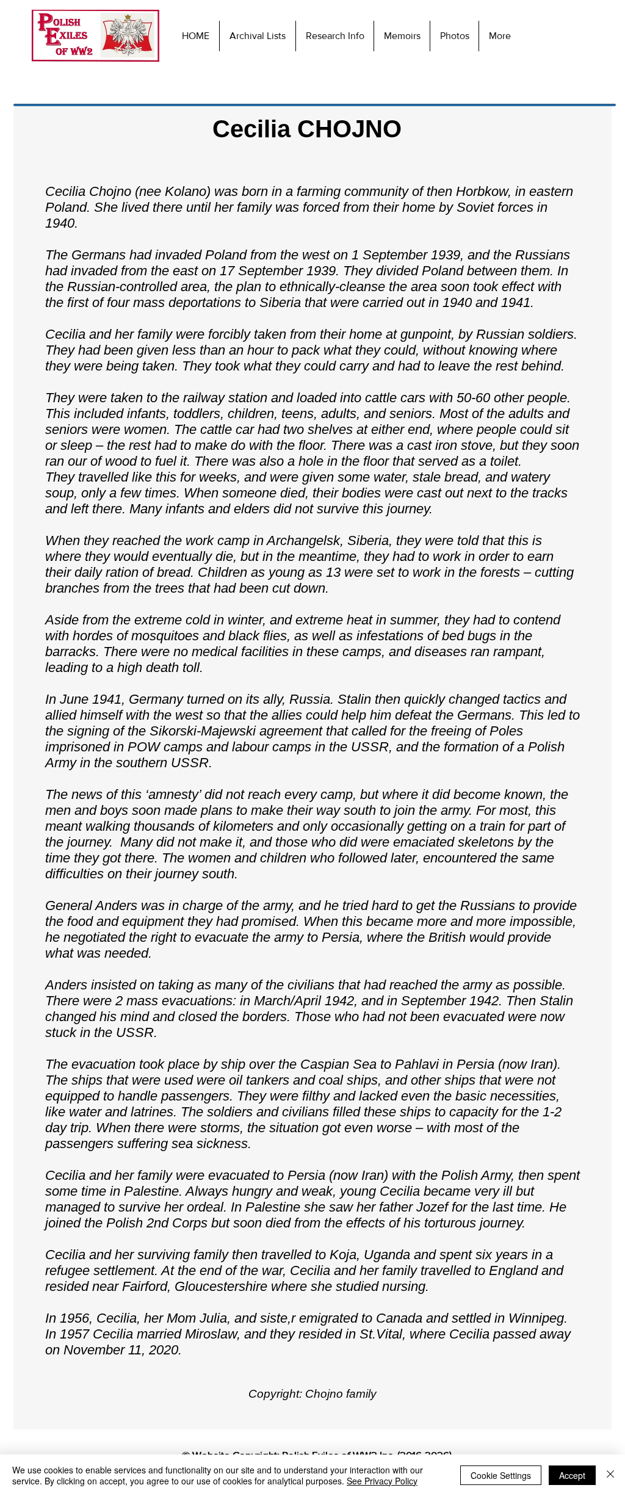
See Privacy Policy (382, 1481)
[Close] (610, 1475)
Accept (572, 1475)
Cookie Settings (501, 1475)
